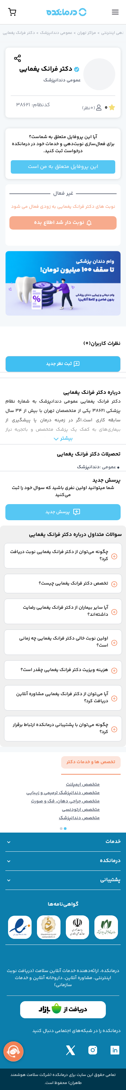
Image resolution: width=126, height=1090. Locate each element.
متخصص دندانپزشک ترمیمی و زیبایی (63, 793)
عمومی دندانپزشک (56, 33)
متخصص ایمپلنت (83, 784)
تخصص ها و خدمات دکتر (91, 762)
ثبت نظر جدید (59, 364)
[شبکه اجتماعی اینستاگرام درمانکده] (92, 1050)
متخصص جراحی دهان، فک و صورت (65, 801)
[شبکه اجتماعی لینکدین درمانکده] (115, 1050)
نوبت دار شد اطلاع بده (59, 223)
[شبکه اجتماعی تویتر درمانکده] (70, 1050)
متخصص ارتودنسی (81, 809)
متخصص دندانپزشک (79, 818)
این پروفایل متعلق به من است (63, 167)
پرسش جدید (57, 512)
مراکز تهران (86, 33)
